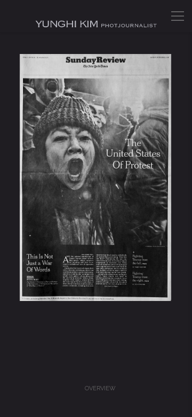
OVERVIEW (100, 388)
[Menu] (177, 16)
